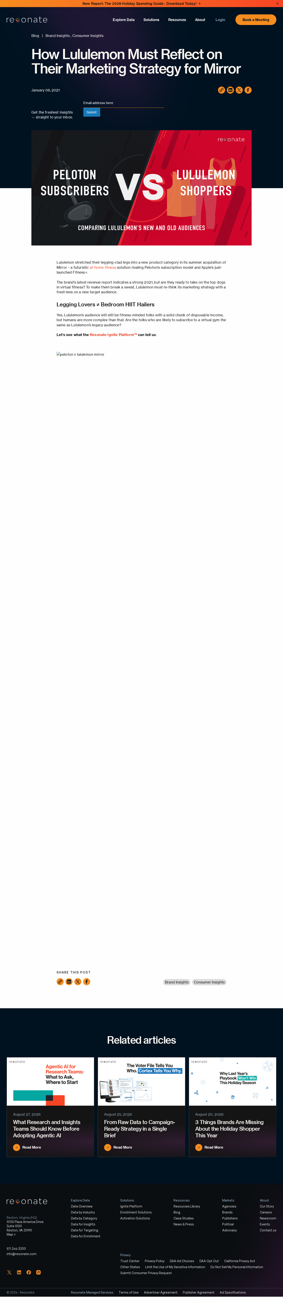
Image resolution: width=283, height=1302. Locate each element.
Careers (266, 1212)
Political (228, 1224)
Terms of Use (129, 1292)
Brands (227, 1212)
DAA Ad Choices (182, 1261)
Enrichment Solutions (136, 1212)
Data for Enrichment (85, 1236)
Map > (11, 1234)
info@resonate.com (21, 1254)
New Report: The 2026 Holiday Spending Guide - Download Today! (139, 3)
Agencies (229, 1206)
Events (265, 1224)
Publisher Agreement (198, 1292)
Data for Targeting (84, 1230)
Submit (92, 112)
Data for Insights (83, 1224)
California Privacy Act (239, 1261)
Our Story (267, 1206)
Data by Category (84, 1218)
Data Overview (82, 1206)
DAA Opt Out (209, 1261)
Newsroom (268, 1218)
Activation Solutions (135, 1218)
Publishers (230, 1218)
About (200, 19)
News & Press (184, 1224)
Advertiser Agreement (161, 1292)
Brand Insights (177, 982)
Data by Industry (83, 1212)
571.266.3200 (16, 1248)
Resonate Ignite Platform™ (113, 334)
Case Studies (184, 1218)
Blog (177, 1212)
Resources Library (187, 1206)
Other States (130, 1267)
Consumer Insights (209, 982)
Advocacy (229, 1230)
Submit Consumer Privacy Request (146, 1273)
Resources (177, 19)
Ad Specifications (233, 1292)
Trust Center (130, 1261)
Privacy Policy (154, 1261)
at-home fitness (103, 267)
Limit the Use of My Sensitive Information (175, 1267)
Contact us (268, 1230)
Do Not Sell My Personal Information (236, 1267)
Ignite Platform (131, 1206)
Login (220, 19)
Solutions (151, 19)
